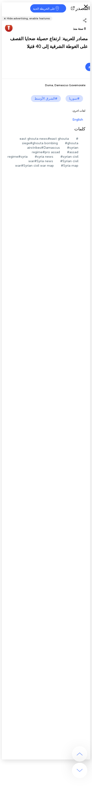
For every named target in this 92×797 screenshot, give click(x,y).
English (77, 120)
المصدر (82, 8)
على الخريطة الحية (44, 8)
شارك (88, 15)
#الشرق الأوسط (45, 99)
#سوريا (74, 99)
